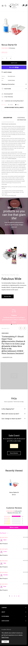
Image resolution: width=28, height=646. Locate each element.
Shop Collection (14, 453)
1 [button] (11, 324)
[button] (5, 48)
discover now (7, 296)
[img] (3, 537)
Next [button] (24, 328)
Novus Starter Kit (14, 492)
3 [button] (14, 324)
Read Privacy (5, 637)
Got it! (5, 641)
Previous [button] (20, 328)
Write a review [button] (14, 527)
